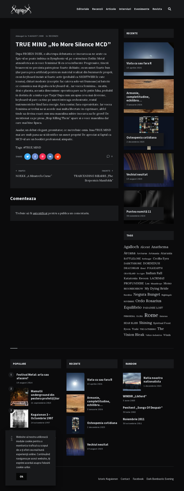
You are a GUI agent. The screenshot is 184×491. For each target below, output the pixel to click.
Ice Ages (140, 273)
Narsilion (128, 295)
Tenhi (135, 329)
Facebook (138, 479)
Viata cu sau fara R (138, 63)
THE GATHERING (148, 329)
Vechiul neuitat (137, 174)
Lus (147, 283)
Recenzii (97, 9)
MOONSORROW (133, 288)
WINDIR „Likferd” (135, 396)
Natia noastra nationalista (153, 379)
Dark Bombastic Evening (160, 479)
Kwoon (143, 278)
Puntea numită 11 (138, 212)
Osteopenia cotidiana (141, 137)
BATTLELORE (132, 258)
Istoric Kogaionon (108, 479)
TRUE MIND (33, 147)
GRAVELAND (129, 273)
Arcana (129, 253)
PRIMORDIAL (129, 316)
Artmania (154, 253)
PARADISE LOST (153, 307)
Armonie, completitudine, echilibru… (138, 96)
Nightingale (167, 295)
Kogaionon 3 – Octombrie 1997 (42, 416)
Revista (157, 9)
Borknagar (146, 258)
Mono (168, 283)
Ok (21, 476)
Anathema (159, 247)
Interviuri (125, 9)
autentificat (40, 213)
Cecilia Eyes (161, 258)
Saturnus (163, 316)
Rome (151, 315)
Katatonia (130, 278)
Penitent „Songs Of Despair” (143, 408)
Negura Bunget (146, 294)
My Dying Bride (157, 288)
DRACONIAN (131, 268)
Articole (111, 9)
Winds (167, 335)
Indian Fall (154, 273)
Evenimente (141, 9)
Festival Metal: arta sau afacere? (33, 376)
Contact (125, 479)
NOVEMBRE (129, 301)
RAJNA (140, 316)
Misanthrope (156, 283)
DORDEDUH (151, 263)
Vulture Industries (154, 335)
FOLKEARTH (155, 268)
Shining (145, 322)
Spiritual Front (162, 323)
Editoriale (83, 9)
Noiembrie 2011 (133, 419)
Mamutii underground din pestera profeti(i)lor (45, 395)
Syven (127, 329)
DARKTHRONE (133, 263)
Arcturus (142, 253)
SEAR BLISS (131, 323)
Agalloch (131, 246)
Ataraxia (166, 253)
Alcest (145, 247)
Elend (143, 268)
